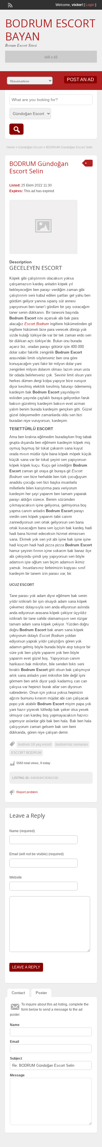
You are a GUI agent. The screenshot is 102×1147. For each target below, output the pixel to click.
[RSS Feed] (9, 4)
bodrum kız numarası (72, 744)
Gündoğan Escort (30, 147)
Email (14, 1042)
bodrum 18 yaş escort (34, 744)
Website (15, 877)
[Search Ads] (16, 129)
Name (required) (22, 831)
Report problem (27, 792)
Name (15, 1025)
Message (17, 1075)
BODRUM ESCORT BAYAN (50, 30)
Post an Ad (80, 79)
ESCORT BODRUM (26, 753)
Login (90, 5)
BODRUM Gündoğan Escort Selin (39, 167)
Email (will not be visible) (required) (36, 854)
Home (11, 147)
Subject (16, 1058)
